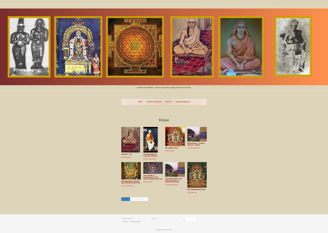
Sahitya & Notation (154, 102)
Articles (168, 102)
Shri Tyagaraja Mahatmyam (196, 189)
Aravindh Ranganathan (149, 159)
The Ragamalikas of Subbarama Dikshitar (150, 155)
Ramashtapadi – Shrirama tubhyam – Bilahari (195, 144)
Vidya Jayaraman (126, 157)
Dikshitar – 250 (126, 154)
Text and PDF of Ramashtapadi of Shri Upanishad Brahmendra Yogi (152, 177)
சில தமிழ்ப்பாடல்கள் (171, 148)
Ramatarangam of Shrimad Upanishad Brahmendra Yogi (130, 182)
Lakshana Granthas (183, 102)
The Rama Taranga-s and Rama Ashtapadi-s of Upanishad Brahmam (173, 180)
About (140, 102)
